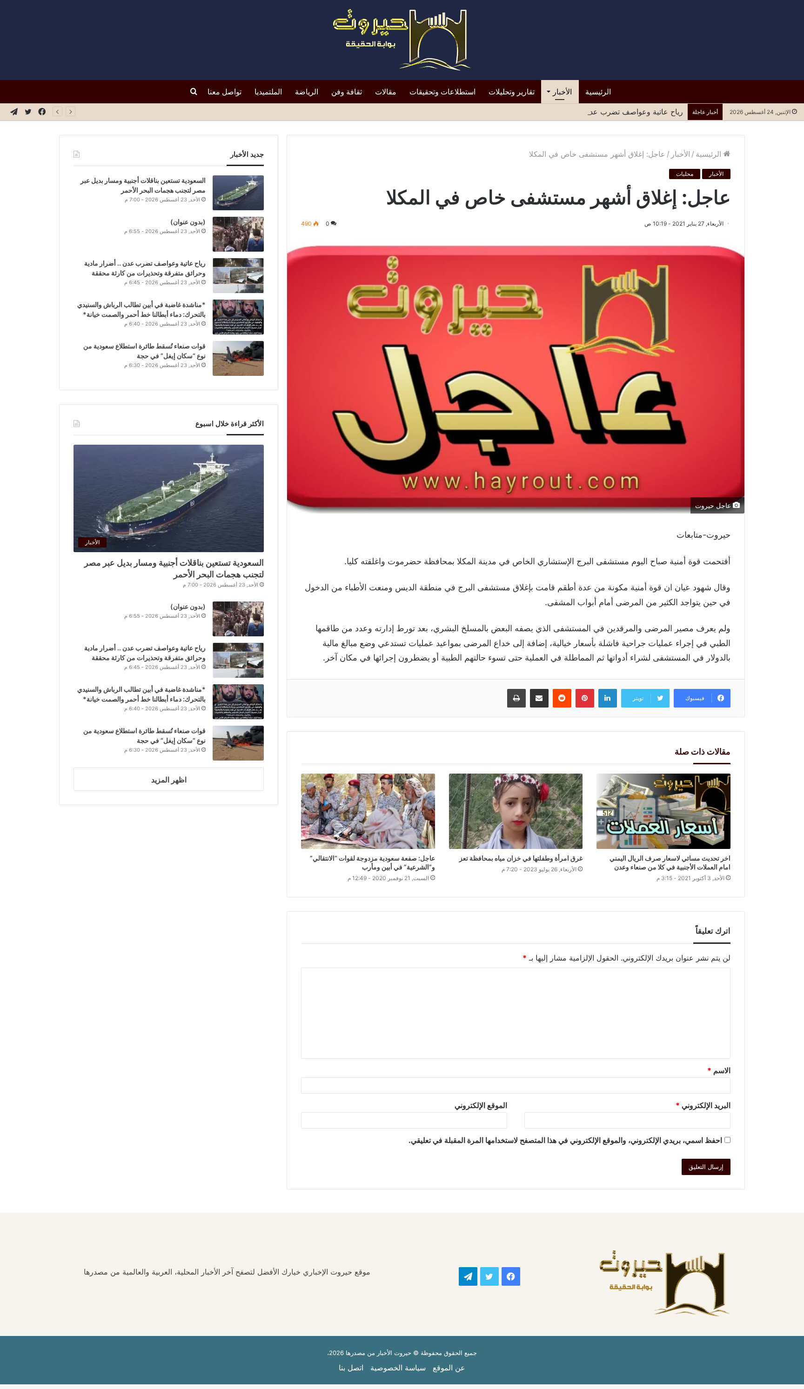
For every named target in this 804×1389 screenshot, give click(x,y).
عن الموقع (449, 1367)
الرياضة (306, 91)
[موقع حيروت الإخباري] (402, 40)
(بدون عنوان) (188, 222)
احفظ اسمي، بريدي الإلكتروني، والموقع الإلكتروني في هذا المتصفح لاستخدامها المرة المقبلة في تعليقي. (565, 1140)
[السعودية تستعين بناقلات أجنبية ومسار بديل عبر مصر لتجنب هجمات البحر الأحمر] (238, 192)
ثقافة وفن (346, 91)
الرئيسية (598, 91)
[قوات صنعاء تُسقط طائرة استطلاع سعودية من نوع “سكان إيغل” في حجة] (238, 358)
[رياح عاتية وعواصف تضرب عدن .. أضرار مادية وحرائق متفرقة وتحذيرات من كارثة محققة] (238, 275)
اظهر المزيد (169, 779)
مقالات (385, 91)
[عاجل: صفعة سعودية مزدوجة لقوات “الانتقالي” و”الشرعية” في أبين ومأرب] (368, 811)
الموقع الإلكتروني (481, 1105)
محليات (684, 173)
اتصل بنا (351, 1367)
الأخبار (562, 91)
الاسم (718, 1070)
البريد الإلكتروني (703, 1105)
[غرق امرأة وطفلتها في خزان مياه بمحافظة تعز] (516, 811)
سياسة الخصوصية (398, 1367)
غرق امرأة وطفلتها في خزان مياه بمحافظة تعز (520, 858)
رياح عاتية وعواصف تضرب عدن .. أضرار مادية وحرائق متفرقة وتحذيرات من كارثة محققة (544, 111)
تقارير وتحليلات (512, 91)
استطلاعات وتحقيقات (442, 91)
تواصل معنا (224, 91)
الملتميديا (268, 91)
